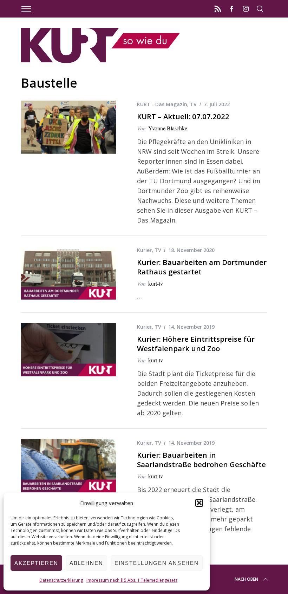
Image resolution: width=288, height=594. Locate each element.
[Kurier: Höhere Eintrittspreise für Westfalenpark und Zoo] (68, 349)
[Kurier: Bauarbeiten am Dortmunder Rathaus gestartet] (68, 273)
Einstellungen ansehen (156, 563)
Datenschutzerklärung (61, 580)
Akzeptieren (36, 563)
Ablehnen (86, 563)
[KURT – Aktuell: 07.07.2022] (68, 127)
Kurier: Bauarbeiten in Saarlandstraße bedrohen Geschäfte (201, 459)
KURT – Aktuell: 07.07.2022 (183, 116)
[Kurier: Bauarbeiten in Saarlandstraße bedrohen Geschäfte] (68, 465)
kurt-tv (155, 283)
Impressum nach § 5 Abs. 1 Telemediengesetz (131, 580)
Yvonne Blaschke (167, 128)
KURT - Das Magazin (162, 104)
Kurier (144, 250)
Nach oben (246, 579)
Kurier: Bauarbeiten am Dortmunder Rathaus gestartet (202, 266)
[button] (199, 502)
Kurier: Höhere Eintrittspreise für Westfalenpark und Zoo (196, 343)
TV (193, 104)
